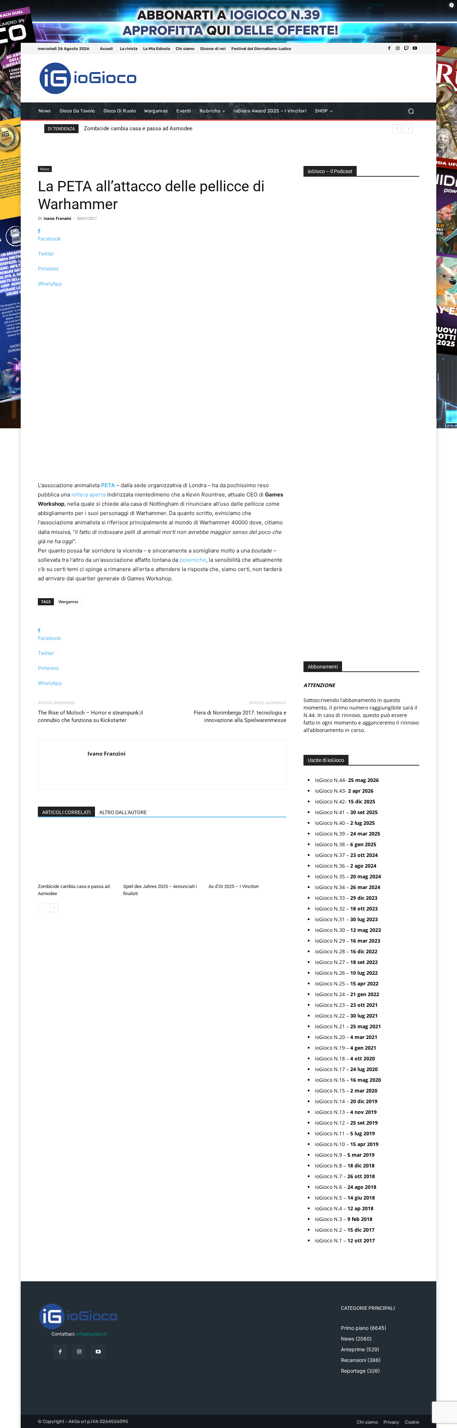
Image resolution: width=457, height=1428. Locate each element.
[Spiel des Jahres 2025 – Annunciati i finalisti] (162, 853)
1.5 (311, 410)
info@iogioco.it (91, 1334)
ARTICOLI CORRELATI (66, 812)
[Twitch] (406, 48)
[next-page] (53, 907)
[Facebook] (389, 48)
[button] (410, 111)
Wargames (68, 601)
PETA (108, 485)
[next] (408, 128)
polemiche (193, 559)
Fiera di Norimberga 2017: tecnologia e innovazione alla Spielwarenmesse (240, 716)
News (45, 168)
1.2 (311, 399)
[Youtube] (415, 48)
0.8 (312, 378)
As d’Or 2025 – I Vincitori (233, 886)
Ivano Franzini (57, 218)
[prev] (396, 128)
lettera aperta (88, 494)
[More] (162, 296)
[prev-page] (42, 907)
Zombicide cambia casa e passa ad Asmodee (138, 128)
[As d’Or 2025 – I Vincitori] (247, 853)
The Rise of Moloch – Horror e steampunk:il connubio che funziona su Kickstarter (90, 716)
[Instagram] (397, 48)
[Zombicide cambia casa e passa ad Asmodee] (77, 853)
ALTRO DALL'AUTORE (123, 812)
